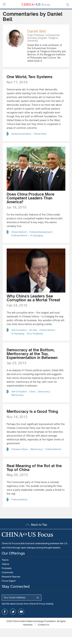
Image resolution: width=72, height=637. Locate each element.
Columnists (7, 572)
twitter (13, 612)
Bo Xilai (33, 330)
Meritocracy (17, 395)
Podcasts (7, 568)
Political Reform (19, 235)
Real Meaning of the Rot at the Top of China (34, 467)
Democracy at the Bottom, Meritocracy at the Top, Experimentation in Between (32, 354)
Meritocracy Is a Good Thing (32, 411)
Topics (5, 560)
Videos (5, 564)
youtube (21, 612)
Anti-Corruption (19, 330)
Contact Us (43, 624)
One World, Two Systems (29, 76)
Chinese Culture (19, 449)
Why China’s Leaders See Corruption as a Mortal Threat (33, 298)
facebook (5, 612)
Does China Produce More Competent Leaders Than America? (30, 198)
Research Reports (11, 576)
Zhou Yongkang (35, 333)
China (32, 391)
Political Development (40, 232)
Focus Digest (8, 581)
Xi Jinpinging (36, 235)
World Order (40, 133)
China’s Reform (19, 232)
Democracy (44, 391)
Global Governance (21, 133)
